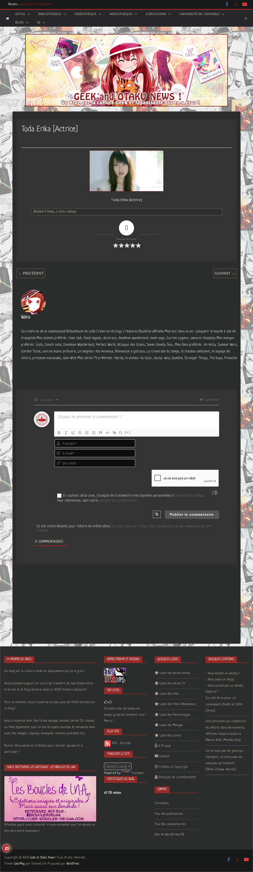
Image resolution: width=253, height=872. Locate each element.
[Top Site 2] (105, 702)
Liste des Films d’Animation (178, 704)
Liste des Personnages (175, 715)
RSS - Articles (121, 743)
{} (121, 432)
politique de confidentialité (118, 501)
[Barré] (79, 433)
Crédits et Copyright (173, 767)
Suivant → (225, 273)
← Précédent (30, 273)
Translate (137, 773)
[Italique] (66, 433)
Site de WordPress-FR (169, 834)
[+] (127, 432)
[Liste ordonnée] (86, 433)
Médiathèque (121, 14)
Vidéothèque (85, 14)
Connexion (211, 400)
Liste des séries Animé (175, 673)
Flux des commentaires (170, 824)
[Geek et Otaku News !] (7, 18)
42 (38, 22)
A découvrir (156, 14)
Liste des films (169, 694)
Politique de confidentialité (177, 777)
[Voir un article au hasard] (245, 18)
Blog (19, 22)
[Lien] (114, 433)
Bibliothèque (49, 14)
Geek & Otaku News (189, 496)
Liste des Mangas (171, 725)
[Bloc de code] (107, 433)
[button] (27, 14)
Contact (164, 756)
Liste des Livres (170, 735)
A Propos (164, 746)
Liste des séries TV (172, 683)
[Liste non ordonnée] (93, 433)
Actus (20, 14)
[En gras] (59, 433)
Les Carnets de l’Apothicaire (36, 4)
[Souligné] (72, 433)
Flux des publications (169, 814)
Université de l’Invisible (199, 14)
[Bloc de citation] (100, 433)
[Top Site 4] (110, 702)
